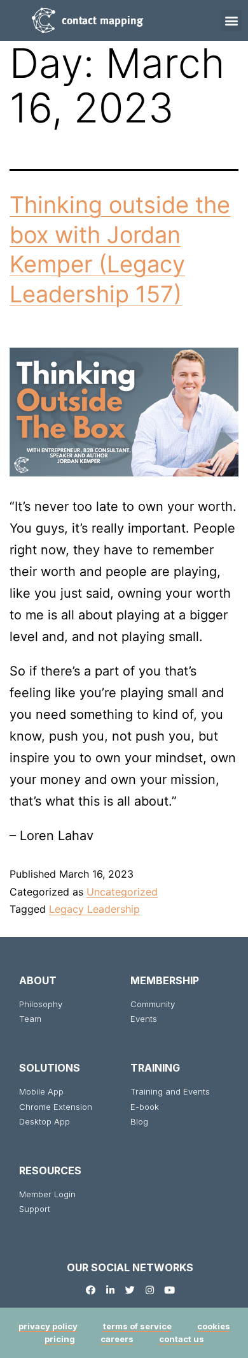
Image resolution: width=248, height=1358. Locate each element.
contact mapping (102, 20)
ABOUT (38, 980)
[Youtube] (169, 1290)
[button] (231, 20)
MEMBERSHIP (164, 980)
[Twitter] (130, 1290)
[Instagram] (150, 1290)
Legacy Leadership (94, 909)
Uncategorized (122, 891)
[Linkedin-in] (110, 1290)
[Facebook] (90, 1290)
